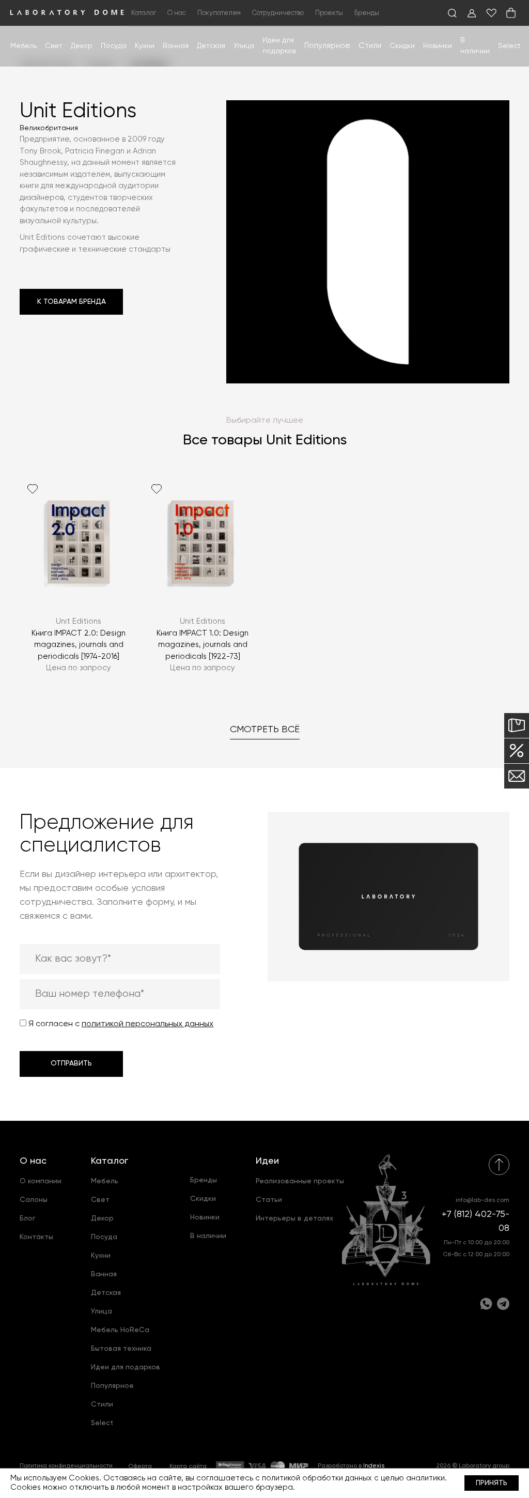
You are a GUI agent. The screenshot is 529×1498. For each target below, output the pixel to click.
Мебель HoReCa (120, 1330)
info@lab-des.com (482, 1200)
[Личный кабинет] (471, 13)
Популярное (112, 1385)
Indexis (373, 1466)
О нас (33, 1161)
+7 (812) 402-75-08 (475, 1221)
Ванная (176, 46)
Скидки (402, 46)
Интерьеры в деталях (294, 1218)
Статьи (269, 1199)
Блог (28, 1218)
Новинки (437, 46)
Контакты (36, 1237)
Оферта (140, 1466)
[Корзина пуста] (511, 13)
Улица (244, 46)
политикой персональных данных (147, 1024)
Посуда (114, 46)
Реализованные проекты (300, 1181)
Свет (54, 46)
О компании (40, 1181)
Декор (81, 46)
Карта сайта (188, 1466)
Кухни (144, 46)
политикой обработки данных (317, 1478)
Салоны (34, 1199)
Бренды (366, 13)
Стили (102, 1404)
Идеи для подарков (125, 1367)
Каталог (109, 1161)
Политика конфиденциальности (66, 1466)
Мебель (23, 46)
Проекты (329, 13)
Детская (211, 46)
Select (509, 46)
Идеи (267, 1161)
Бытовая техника (121, 1348)
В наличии (208, 1236)
